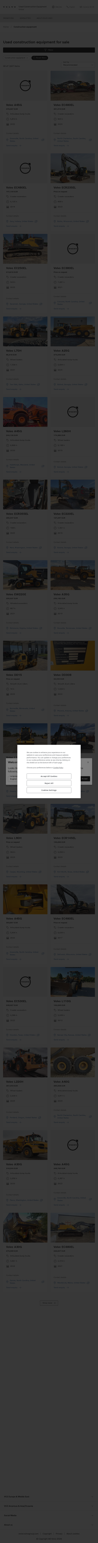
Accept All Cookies (49, 776)
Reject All (49, 783)
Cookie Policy (58, 767)
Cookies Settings (49, 790)
